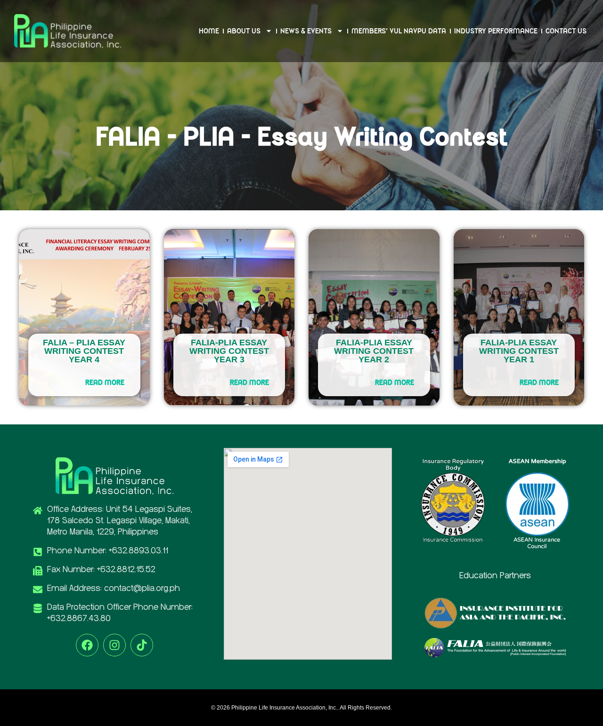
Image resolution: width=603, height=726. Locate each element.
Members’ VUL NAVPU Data (398, 31)
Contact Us (566, 31)
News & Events (306, 31)
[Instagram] (114, 645)
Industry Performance (496, 31)
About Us (244, 31)
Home (209, 31)
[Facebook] (87, 645)
